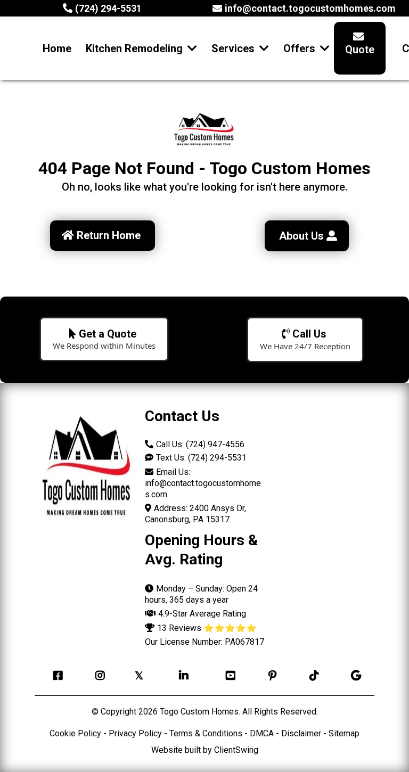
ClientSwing (236, 750)
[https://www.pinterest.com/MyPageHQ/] (269, 675)
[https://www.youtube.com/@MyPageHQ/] (228, 675)
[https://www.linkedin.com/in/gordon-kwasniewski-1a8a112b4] (181, 675)
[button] (263, 48)
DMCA (263, 733)
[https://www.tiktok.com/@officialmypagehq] (311, 675)
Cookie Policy (75, 733)
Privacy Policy (135, 733)
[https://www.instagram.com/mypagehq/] (97, 675)
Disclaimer (301, 733)
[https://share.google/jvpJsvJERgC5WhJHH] (353, 675)
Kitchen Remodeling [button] (135, 48)
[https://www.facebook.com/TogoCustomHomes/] (55, 675)
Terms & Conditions (205, 733)
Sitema (342, 733)
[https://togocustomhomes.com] (87, 470)
